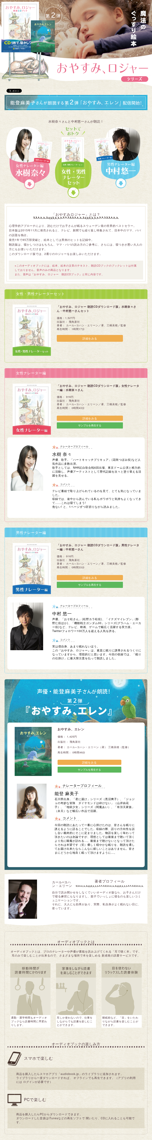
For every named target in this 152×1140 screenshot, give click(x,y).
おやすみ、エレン (71, 729)
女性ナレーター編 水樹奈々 (29, 158)
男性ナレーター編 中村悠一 (118, 157)
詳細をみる (90, 338)
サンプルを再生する (89, 425)
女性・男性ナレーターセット (73, 162)
